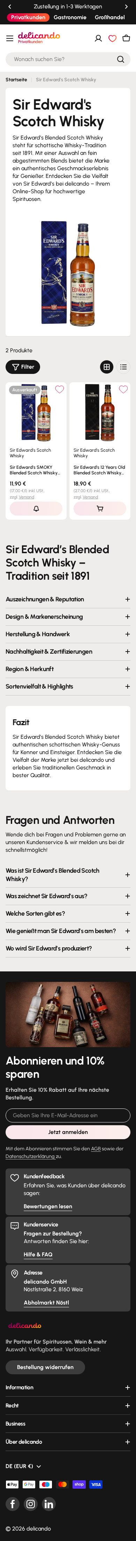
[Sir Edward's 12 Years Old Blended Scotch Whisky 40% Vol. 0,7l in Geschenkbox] (99, 412)
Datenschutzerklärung (31, 1156)
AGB (96, 1148)
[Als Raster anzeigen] (107, 367)
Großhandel (110, 17)
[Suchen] (120, 59)
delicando (39, 1528)
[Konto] (98, 38)
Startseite (16, 80)
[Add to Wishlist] (59, 389)
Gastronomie (70, 17)
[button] (10, 6)
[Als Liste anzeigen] (123, 367)
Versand (26, 497)
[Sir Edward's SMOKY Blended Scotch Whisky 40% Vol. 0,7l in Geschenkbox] (36, 412)
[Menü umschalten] (10, 38)
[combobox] (68, 59)
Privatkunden (28, 17)
